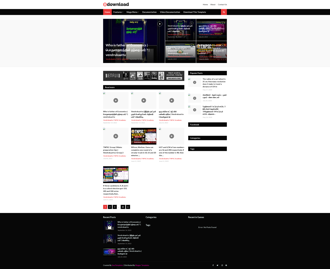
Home (205, 4)
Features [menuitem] (117, 12)
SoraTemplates (117, 265)
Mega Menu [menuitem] (132, 12)
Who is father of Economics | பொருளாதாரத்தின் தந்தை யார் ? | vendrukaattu (128, 50)
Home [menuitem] (107, 12)
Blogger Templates (142, 265)
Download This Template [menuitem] (194, 12)
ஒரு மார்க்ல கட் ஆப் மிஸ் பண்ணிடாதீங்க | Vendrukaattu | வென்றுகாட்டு (211, 28)
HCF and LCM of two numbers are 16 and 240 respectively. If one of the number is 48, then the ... (171, 151)
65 (123, 207)
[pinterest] (226, 265)
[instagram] (222, 265)
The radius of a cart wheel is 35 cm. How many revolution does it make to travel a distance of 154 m (214, 83)
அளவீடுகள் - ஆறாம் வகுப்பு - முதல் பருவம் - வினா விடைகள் (215, 96)
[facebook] (213, 265)
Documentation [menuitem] (149, 12)
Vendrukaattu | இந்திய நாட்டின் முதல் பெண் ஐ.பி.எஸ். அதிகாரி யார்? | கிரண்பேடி (180, 28)
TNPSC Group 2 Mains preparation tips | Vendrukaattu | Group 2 (178, 50)
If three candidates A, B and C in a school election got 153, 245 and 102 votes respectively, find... (115, 190)
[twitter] (217, 265)
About (212, 4)
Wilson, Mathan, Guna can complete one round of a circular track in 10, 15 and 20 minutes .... (211, 49)
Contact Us (222, 4)
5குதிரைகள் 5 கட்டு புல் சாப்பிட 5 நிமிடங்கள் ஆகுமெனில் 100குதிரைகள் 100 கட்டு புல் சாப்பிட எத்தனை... (214, 110)
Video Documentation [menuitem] (170, 12)
